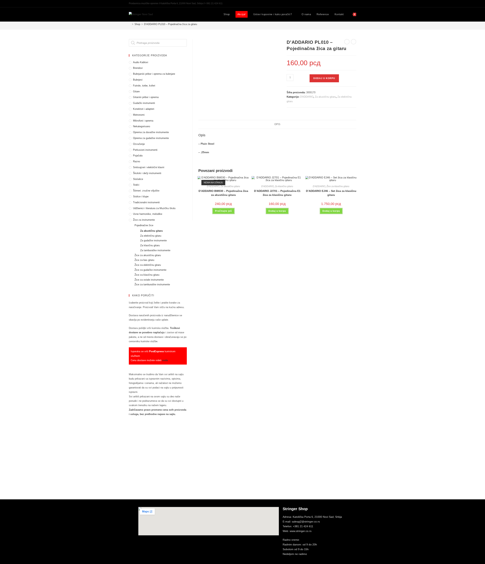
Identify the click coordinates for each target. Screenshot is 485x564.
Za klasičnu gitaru (284, 186)
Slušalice (138, 179)
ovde (165, 360)
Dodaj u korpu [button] (277, 211)
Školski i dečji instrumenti (147, 173)
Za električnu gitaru (150, 235)
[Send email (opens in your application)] (354, 3)
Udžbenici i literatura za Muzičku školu (154, 208)
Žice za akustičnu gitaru (148, 255)
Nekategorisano (141, 126)
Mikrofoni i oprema (143, 120)
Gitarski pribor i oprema (146, 97)
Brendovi (138, 68)
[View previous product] (347, 41)
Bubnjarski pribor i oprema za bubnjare (154, 73)
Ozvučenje (139, 144)
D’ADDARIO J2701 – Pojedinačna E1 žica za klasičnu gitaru (277, 192)
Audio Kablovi (140, 62)
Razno (136, 161)
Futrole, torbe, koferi (144, 85)
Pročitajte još (223, 211)
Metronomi (139, 114)
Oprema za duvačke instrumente (151, 132)
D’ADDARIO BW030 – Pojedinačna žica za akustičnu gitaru (223, 192)
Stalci (136, 184)
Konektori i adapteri (143, 108)
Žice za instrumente (144, 219)
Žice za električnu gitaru (148, 265)
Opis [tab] (277, 124)
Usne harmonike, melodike (147, 214)
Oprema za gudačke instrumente (151, 138)
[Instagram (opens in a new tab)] (351, 3)
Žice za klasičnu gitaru (337, 186)
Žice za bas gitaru (144, 260)
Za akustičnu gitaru (325, 96)
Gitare (136, 91)
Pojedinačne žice (144, 225)
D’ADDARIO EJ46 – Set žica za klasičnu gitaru (331, 192)
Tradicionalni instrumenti (146, 202)
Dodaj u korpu (324, 78)
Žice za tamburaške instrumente (152, 284)
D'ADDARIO (306, 96)
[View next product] (353, 41)
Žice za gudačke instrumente (150, 269)
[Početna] (130, 24)
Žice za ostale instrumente (149, 279)
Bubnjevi (137, 79)
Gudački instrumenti (144, 103)
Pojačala (137, 155)
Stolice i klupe (141, 196)
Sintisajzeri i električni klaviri (148, 167)
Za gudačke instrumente (153, 240)
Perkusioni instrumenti (145, 149)
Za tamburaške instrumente (155, 250)
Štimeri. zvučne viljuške (146, 190)
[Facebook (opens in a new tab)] (346, 3)
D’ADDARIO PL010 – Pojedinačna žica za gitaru (170, 24)
